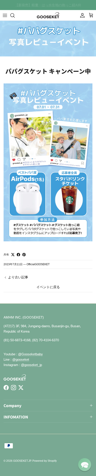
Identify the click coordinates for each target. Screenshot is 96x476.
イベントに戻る (48, 287)
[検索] (15, 15)
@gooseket (20, 359)
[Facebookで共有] (18, 254)
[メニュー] (5, 15)
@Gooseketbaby (30, 354)
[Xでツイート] (13, 254)
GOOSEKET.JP (22, 460)
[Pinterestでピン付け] (24, 254)
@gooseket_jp (31, 365)
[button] (84, 464)
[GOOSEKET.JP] (48, 15)
